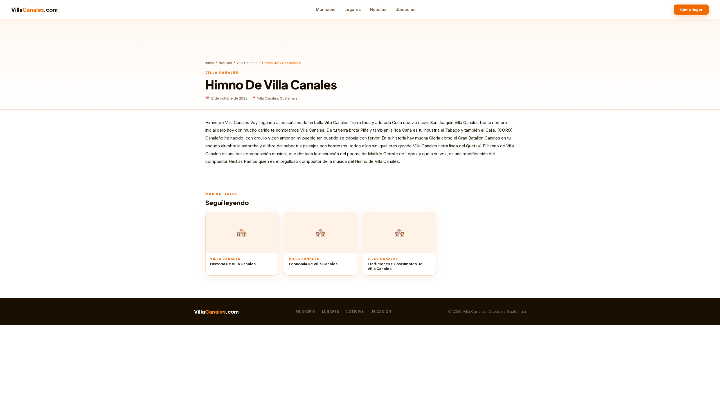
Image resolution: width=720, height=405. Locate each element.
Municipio (326, 9)
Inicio (209, 63)
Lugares (353, 9)
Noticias (378, 9)
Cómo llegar (691, 9)
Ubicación (405, 9)
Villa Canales (247, 63)
